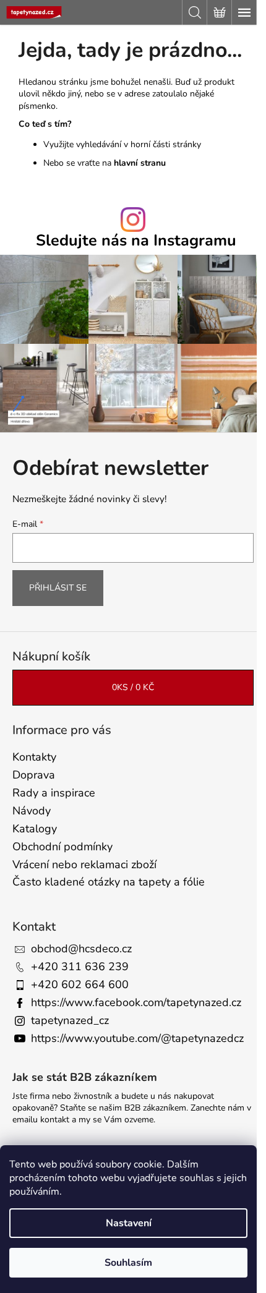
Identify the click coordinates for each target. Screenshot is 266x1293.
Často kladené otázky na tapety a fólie (108, 881)
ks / (133, 687)
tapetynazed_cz (70, 1020)
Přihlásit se (58, 588)
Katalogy (34, 828)
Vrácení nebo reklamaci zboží (84, 864)
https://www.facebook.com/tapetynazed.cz (136, 1002)
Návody (31, 810)
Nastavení (129, 1223)
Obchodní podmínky (62, 846)
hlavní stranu (140, 163)
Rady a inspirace (53, 792)
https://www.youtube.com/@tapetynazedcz (137, 1038)
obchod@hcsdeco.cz (81, 948)
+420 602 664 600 (80, 984)
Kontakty (34, 756)
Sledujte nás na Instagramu (136, 241)
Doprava (33, 774)
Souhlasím (128, 1263)
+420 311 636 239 (80, 966)
